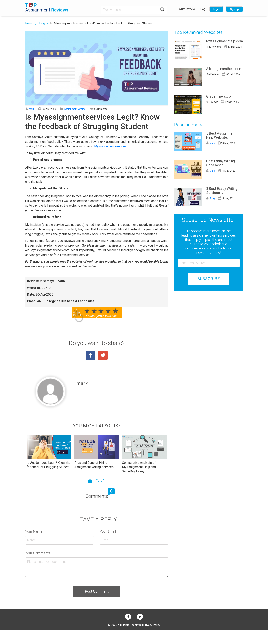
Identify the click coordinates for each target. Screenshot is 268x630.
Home (29, 23)
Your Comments (38, 553)
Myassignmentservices (110, 146)
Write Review (187, 9)
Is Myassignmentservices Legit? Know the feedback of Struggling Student (101, 23)
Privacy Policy (151, 624)
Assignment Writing (75, 109)
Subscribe (208, 279)
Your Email (108, 531)
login (216, 9)
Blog (202, 9)
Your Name (33, 531)
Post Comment (97, 591)
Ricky (212, 198)
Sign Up (234, 9)
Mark (31, 109)
